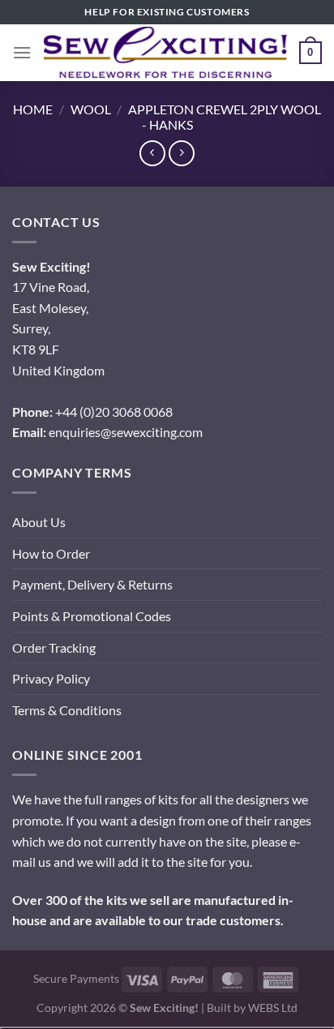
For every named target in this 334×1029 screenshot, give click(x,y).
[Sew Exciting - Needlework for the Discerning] (165, 53)
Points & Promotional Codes (91, 616)
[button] (22, 52)
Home (33, 109)
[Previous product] (181, 152)
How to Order (51, 553)
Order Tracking (54, 647)
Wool (91, 109)
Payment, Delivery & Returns (92, 584)
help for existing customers (166, 12)
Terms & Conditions (67, 710)
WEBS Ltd (273, 1007)
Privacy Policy (51, 678)
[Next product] (152, 152)
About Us (39, 522)
